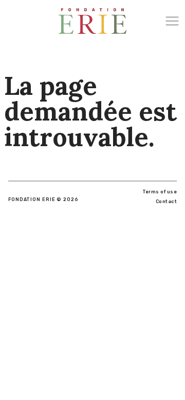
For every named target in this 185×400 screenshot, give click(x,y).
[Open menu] (174, 21)
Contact (166, 201)
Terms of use (159, 192)
